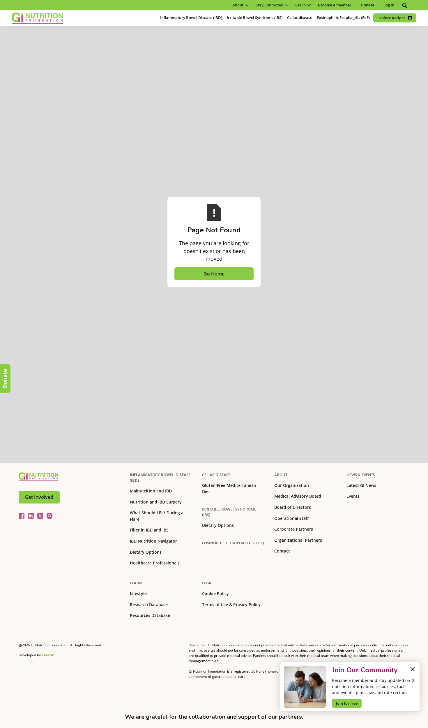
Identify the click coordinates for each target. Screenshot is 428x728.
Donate (4, 378)
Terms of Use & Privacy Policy (231, 604)
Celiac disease (216, 474)
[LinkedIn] (31, 516)
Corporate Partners (293, 529)
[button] (239, 5)
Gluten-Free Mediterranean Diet (229, 488)
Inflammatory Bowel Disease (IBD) (160, 477)
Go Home (214, 274)
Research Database (149, 604)
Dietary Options (146, 552)
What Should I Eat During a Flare (156, 516)
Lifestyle (138, 593)
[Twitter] (40, 516)
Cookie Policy (215, 593)
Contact (282, 551)
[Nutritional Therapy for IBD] (38, 476)
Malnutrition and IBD (151, 491)
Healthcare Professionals (155, 563)
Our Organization (291, 485)
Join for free (347, 703)
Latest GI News (361, 485)
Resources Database (150, 615)
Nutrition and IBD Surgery (156, 502)
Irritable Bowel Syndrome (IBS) (229, 511)
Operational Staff (291, 518)
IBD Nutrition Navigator (153, 541)
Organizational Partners (298, 540)
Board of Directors (292, 507)
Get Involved (39, 497)
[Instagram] (49, 516)
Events (353, 496)
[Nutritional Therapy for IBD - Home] (37, 18)
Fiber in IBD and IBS (149, 530)
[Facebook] (21, 516)
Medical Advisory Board (297, 496)
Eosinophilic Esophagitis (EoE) (233, 542)
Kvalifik (48, 654)
